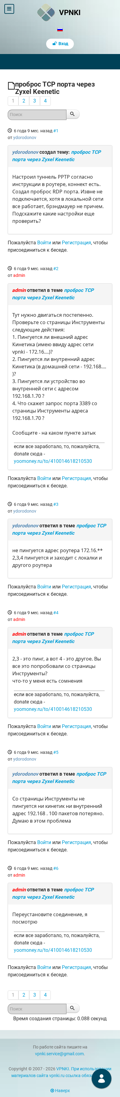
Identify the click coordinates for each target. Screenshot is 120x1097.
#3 (55, 504)
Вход (63, 43)
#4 (55, 612)
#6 (55, 868)
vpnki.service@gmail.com (59, 1053)
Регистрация (76, 243)
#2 (55, 268)
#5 (55, 752)
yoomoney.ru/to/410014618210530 (53, 461)
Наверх (62, 1090)
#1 (55, 130)
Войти (44, 243)
